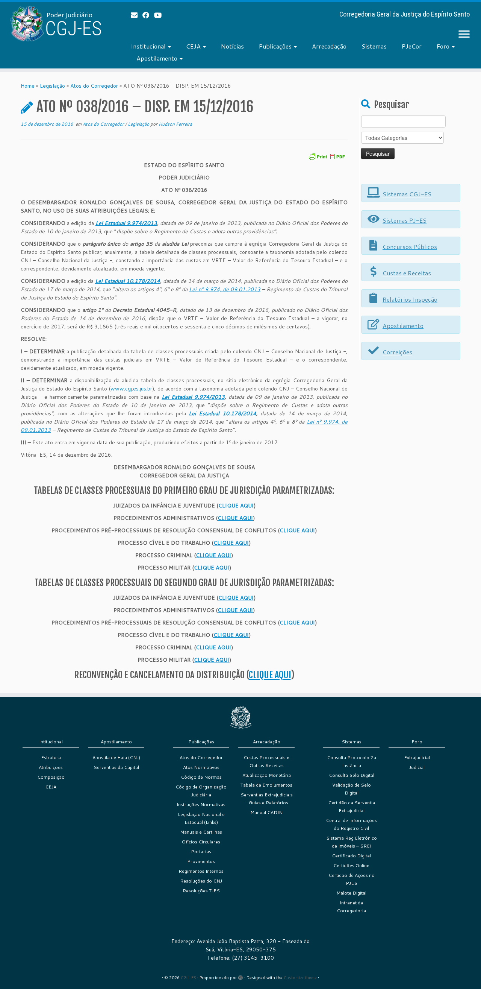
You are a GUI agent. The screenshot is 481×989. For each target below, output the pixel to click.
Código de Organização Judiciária (201, 791)
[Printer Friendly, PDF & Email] (327, 156)
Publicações (276, 46)
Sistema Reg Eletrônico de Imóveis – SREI (351, 842)
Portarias (201, 851)
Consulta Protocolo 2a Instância (351, 761)
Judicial (417, 767)
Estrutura (51, 757)
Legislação (52, 86)
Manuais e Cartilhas (201, 832)
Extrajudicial (417, 757)
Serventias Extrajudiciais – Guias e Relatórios (266, 799)
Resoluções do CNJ (201, 881)
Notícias (232, 46)
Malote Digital (351, 893)
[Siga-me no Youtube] (160, 15)
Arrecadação (329, 46)
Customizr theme (300, 978)
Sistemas (374, 46)
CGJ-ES (188, 978)
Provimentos (201, 861)
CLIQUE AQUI (236, 505)
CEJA (194, 46)
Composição (51, 777)
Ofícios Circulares (201, 842)
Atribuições (51, 767)
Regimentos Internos (201, 871)
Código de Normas (201, 777)
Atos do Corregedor (94, 86)
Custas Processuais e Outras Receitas (266, 761)
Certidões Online (351, 865)
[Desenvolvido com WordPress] (240, 976)
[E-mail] (136, 15)
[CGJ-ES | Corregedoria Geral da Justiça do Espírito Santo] (55, 23)
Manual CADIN (266, 812)
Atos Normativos (201, 767)
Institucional (149, 46)
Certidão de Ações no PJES (351, 879)
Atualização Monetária (266, 775)
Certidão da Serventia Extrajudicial (351, 806)
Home (28, 86)
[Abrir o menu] (464, 34)
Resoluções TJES (201, 890)
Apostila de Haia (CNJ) (116, 757)
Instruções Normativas (201, 804)
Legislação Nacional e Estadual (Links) (201, 818)
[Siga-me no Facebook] (148, 15)
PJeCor (412, 46)
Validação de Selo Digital (351, 789)
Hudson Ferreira (175, 124)
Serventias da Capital (116, 767)
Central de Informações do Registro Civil (351, 824)
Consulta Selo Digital (351, 775)
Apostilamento (157, 58)
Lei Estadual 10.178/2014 (127, 281)
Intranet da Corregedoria (351, 906)
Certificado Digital (351, 855)
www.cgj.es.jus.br (131, 388)
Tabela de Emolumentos (266, 785)
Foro (444, 46)
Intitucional (51, 741)
